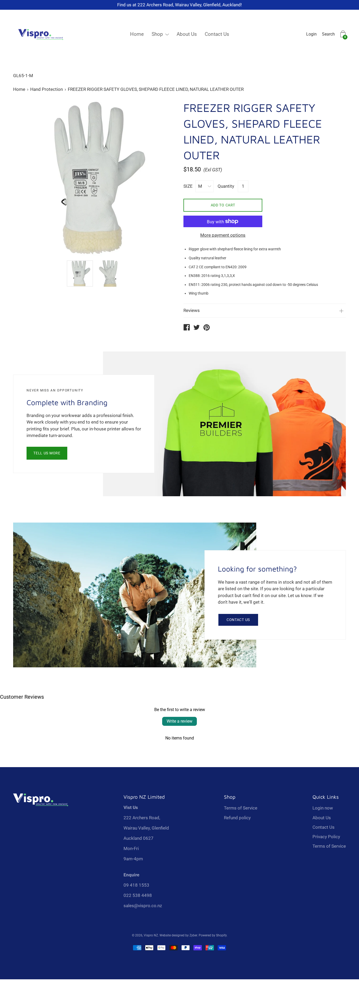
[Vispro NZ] (186, 328)
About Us (187, 34)
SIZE (188, 186)
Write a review (179, 721)
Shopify (221, 935)
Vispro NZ (151, 935)
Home (137, 34)
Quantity (226, 186)
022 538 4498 (138, 895)
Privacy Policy (326, 836)
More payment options (222, 235)
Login (311, 34)
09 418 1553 (136, 885)
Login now (322, 808)
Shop (157, 34)
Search (328, 34)
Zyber (193, 935)
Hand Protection (46, 89)
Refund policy (237, 817)
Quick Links (325, 797)
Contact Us (217, 34)
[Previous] (26, 178)
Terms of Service (240, 808)
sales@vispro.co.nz (143, 905)
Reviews (191, 310)
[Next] (162, 178)
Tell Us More (46, 453)
